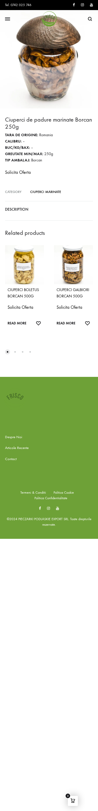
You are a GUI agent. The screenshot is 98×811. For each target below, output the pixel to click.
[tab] (49, 209)
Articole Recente (17, 447)
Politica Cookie (64, 492)
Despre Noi (13, 437)
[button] (7, 351)
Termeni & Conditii (33, 492)
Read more (17, 323)
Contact (11, 459)
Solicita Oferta (18, 172)
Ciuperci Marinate (45, 192)
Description (16, 209)
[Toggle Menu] (7, 19)
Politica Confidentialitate (50, 498)
